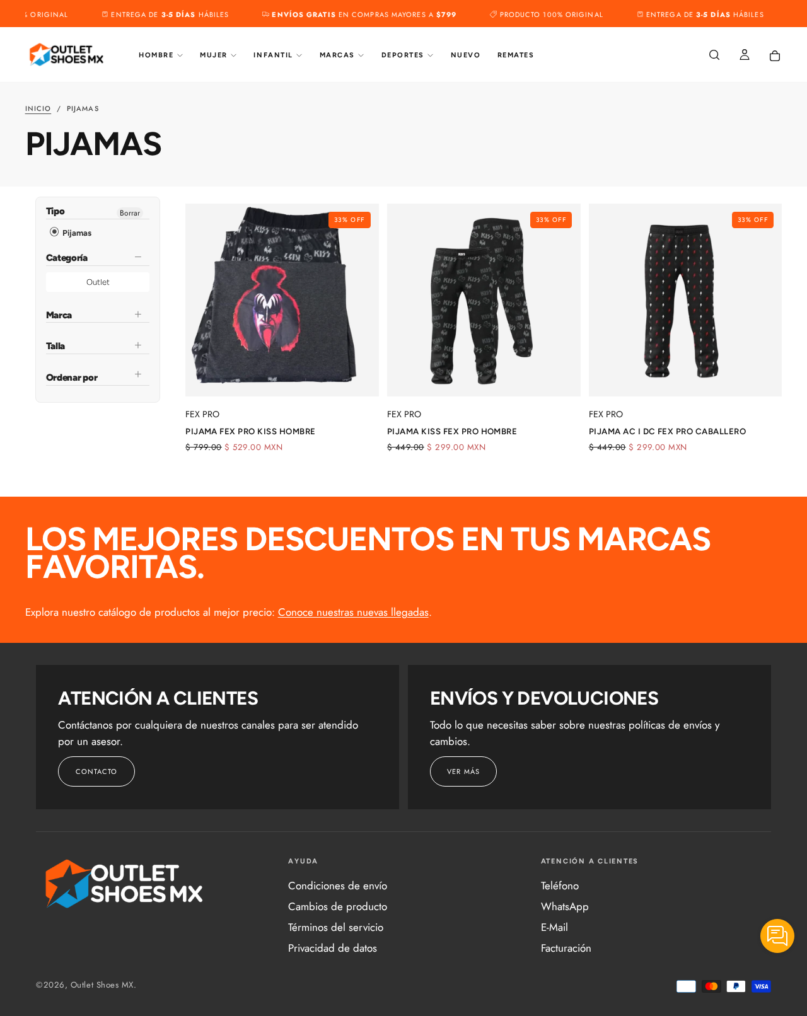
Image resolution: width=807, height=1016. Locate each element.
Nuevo (466, 55)
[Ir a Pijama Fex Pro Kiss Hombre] (282, 300)
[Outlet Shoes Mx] (125, 883)
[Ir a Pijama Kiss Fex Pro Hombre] (484, 300)
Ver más (463, 771)
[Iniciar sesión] (745, 55)
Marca (59, 315)
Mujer (214, 55)
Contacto (97, 771)
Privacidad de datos (332, 947)
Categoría (67, 257)
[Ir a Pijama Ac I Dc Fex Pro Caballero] (685, 300)
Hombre (156, 55)
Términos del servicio (335, 927)
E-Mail (554, 927)
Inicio (38, 108)
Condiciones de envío (337, 885)
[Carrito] (775, 56)
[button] (714, 55)
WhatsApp (565, 906)
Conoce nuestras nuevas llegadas (353, 612)
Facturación (566, 947)
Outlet (98, 282)
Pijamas (76, 233)
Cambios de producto (337, 906)
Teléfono (560, 885)
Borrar (130, 213)
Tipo (55, 212)
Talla (56, 346)
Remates (516, 55)
